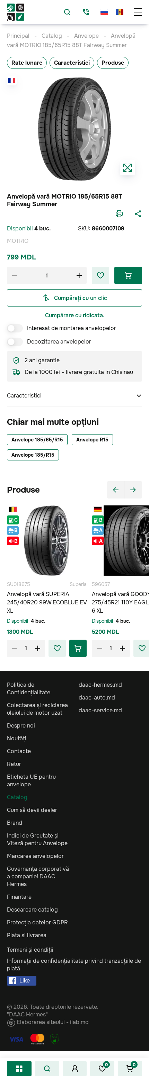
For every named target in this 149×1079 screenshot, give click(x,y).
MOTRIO (17, 241)
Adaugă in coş (128, 275)
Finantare (19, 896)
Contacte (19, 751)
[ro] (119, 12)
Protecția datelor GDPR (37, 922)
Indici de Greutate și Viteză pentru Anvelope (37, 839)
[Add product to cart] (78, 648)
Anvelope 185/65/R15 (37, 440)
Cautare (47, 1068)
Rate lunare (26, 62)
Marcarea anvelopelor (35, 856)
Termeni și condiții (30, 949)
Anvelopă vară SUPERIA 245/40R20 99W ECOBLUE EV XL (47, 602)
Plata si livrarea (26, 935)
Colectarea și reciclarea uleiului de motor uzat (37, 709)
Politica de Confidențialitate (28, 688)
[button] (115, 490)
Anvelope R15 (92, 440)
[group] (74, 129)
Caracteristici (72, 62)
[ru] (104, 12)
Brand (14, 822)
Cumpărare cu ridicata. (74, 315)
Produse (113, 62)
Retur (14, 764)
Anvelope (86, 35)
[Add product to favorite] (57, 648)
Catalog (19, 1068)
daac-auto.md (97, 697)
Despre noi (21, 725)
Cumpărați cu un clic (80, 298)
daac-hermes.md (100, 684)
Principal (18, 35)
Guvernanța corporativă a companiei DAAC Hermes (38, 876)
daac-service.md (100, 710)
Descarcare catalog (32, 909)
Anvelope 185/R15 (32, 455)
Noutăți (16, 738)
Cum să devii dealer (32, 810)
